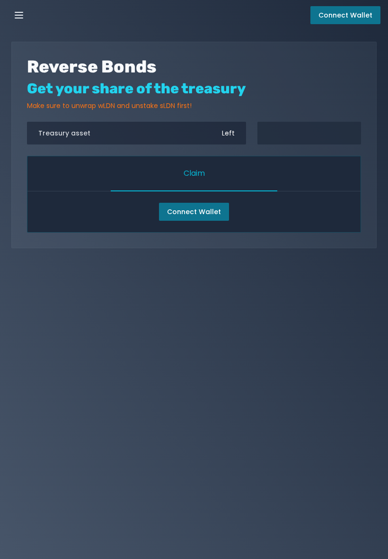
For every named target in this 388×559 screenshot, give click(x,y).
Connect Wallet (194, 211)
